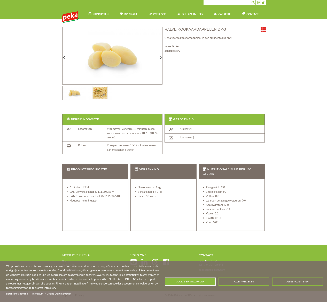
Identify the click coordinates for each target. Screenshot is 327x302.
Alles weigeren (244, 281)
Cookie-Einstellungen (190, 281)
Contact (252, 14)
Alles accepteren (297, 281)
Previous (64, 57)
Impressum (37, 293)
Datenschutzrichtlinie (17, 293)
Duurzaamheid (192, 14)
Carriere (224, 14)
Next (160, 57)
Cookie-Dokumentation (59, 293)
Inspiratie (131, 14)
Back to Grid (263, 29)
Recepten (67, 261)
